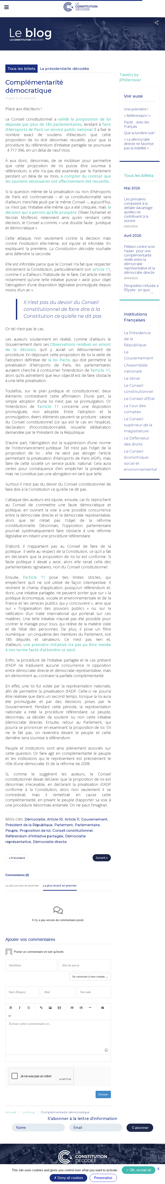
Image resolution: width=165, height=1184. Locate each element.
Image (50, 1007)
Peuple (11, 831)
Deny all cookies (70, 1178)
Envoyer (103, 1094)
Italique (19, 1007)
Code (9, 1015)
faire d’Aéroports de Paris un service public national (58, 127)
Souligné (28, 1007)
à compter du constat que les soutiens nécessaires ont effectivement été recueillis (58, 178)
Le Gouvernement (138, 355)
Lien (41, 1007)
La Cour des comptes (135, 409)
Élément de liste (90, 1007)
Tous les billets (21, 68)
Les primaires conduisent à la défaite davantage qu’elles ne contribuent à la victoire (138, 210)
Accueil (10, 1112)
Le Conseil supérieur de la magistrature (138, 425)
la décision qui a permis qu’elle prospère (58, 209)
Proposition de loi (35, 831)
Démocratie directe (50, 842)
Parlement (63, 825)
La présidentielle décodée (64, 68)
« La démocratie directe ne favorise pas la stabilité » (139, 143)
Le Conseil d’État (139, 398)
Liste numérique (81, 1007)
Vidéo (59, 1007)
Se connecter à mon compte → (90, 976)
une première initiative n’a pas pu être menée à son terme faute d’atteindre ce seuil (58, 647)
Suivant (101, 857)
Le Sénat (132, 378)
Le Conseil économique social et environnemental (140, 460)
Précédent (17, 858)
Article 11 (72, 819)
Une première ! (136, 109)
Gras (10, 1007)
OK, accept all (140, 1170)
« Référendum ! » (137, 115)
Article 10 (55, 819)
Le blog (28, 1112)
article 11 (101, 269)
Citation (102, 1007)
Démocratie (34, 819)
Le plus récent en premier (60, 885)
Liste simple (72, 1007)
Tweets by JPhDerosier (130, 77)
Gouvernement (94, 819)
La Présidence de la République (137, 339)
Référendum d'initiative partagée (34, 836)
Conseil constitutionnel (72, 831)
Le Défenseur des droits (136, 441)
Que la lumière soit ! (139, 132)
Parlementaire (87, 825)
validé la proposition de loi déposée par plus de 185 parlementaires (58, 121)
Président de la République (28, 825)
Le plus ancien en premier (22, 885)
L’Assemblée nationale (136, 368)
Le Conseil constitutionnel (138, 388)
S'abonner (140, 1127)
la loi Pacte (59, 359)
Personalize (103, 1178)
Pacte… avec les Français (136, 124)
